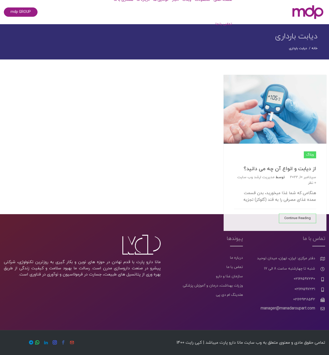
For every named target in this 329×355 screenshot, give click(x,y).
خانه (314, 48)
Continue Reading (297, 218)
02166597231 (305, 289)
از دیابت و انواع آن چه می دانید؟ (280, 168)
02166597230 (304, 278)
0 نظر (312, 182)
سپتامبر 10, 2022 (303, 177)
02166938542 (304, 299)
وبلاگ (310, 154)
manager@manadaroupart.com (288, 308)
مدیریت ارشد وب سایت (256, 177)
